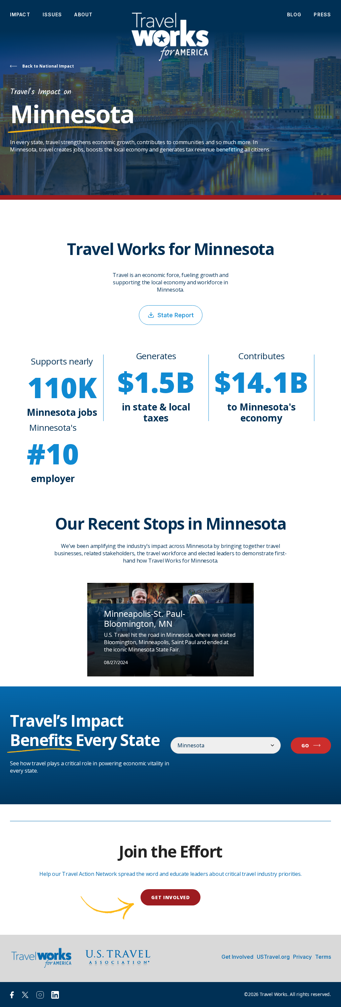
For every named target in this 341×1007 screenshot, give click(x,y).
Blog (294, 14)
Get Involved (237, 956)
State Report (176, 315)
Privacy (302, 956)
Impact (20, 14)
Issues (52, 14)
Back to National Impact (48, 66)
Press (322, 14)
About (83, 14)
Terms (323, 956)
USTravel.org (273, 956)
